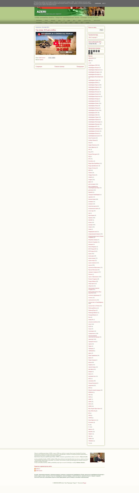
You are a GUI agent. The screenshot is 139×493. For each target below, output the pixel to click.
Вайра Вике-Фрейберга (94, 163)
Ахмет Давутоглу (92, 147)
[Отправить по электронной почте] (49, 57)
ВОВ (89, 170)
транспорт (90, 339)
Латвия (46, 20)
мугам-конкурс (91, 258)
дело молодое (91, 184)
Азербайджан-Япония (93, 133)
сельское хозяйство (93, 321)
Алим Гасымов (91, 138)
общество (90, 285)
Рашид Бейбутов (92, 315)
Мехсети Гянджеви (92, 242)
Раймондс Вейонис (93, 312)
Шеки (89, 373)
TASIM (90, 438)
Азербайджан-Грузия (93, 80)
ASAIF (89, 399)
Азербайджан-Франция (93, 124)
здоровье (90, 197)
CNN (89, 415)
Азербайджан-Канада (93, 98)
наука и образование (93, 276)
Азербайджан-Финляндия (94, 121)
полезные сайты (87, 20)
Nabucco (90, 429)
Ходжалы (90, 364)
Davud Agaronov (92, 420)
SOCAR (90, 431)
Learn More (98, 3)
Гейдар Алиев (91, 175)
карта (59, 20)
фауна (90, 357)
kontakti (87, 22)
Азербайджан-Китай (93, 101)
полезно (90, 297)
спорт (89, 324)
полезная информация (93, 295)
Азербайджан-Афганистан (94, 69)
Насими (90, 274)
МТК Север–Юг (92, 251)
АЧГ (89, 149)
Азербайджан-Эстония (93, 131)
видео (79, 20)
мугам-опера (91, 260)
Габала (90, 172)
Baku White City (92, 410)
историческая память (93, 208)
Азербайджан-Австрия (93, 67)
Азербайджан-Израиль (93, 87)
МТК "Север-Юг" (92, 249)
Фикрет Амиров (92, 360)
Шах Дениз (91, 369)
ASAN (89, 401)
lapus (82, 22)
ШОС (89, 378)
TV (64, 20)
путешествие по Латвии (94, 305)
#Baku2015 (91, 58)
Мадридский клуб (92, 231)
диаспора (90, 190)
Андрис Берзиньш (92, 145)
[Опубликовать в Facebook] (53, 57)
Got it (104, 3)
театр (89, 328)
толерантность (91, 333)
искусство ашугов (92, 206)
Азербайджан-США (93, 114)
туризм (90, 343)
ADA (89, 394)
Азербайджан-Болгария (94, 74)
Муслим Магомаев (92, 269)
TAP (89, 436)
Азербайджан (39, 20)
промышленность (92, 299)
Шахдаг (90, 371)
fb (88, 424)
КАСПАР (90, 220)
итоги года (90, 210)
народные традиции (93, 272)
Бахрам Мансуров (92, 154)
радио (69, 20)
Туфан (90, 346)
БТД (89, 156)
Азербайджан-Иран (93, 89)
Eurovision (90, 422)
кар (89, 213)
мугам (89, 253)
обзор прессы (91, 283)
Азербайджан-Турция (93, 117)
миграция (90, 244)
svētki (51, 22)
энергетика (91, 385)
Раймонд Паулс (92, 310)
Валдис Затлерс (92, 168)
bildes (71, 22)
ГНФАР (90, 177)
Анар (89, 142)
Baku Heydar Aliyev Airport (94, 408)
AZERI (89, 406)
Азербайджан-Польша (93, 108)
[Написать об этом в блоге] (50, 57)
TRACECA (90, 440)
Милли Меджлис (92, 246)
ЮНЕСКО (90, 392)
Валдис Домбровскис (93, 165)
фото (74, 20)
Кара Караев (91, 215)
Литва (89, 229)
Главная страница (59, 66)
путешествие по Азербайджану (95, 302)
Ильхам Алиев (91, 199)
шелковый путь (92, 376)
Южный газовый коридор (94, 390)
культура (90, 224)
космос (90, 222)
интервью (90, 201)
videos (76, 22)
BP (89, 413)
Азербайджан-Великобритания (95, 76)
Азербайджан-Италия (93, 94)
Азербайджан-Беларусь (94, 72)
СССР (89, 326)
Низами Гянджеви (92, 279)
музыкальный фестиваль (94, 267)
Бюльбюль (90, 161)
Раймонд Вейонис (92, 308)
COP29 (90, 417)
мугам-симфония (92, 262)
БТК (89, 158)
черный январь (92, 367)
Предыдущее (80, 66)
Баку (89, 151)
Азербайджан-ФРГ (92, 126)
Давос (89, 181)
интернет (90, 203)
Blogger (84, 482)
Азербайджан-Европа (93, 84)
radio (66, 22)
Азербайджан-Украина (93, 119)
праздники (53, 20)
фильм (90, 362)
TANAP (90, 434)
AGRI (89, 397)
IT (88, 427)
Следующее (39, 66)
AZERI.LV (38, 468)
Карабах (41, 59)
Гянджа (90, 179)
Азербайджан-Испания (93, 91)
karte (57, 22)
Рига (89, 317)
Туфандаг (90, 348)
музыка (90, 265)
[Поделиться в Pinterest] (54, 57)
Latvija (46, 22)
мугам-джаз (91, 255)
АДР (89, 60)
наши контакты (97, 20)
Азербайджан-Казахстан (94, 96)
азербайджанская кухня (94, 135)
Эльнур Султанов (92, 383)
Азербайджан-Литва (93, 105)
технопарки (91, 331)
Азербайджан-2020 (93, 65)
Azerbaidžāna (39, 22)
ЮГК (89, 387)
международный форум (94, 233)
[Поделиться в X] (51, 57)
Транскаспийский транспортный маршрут (94, 336)
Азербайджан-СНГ (92, 112)
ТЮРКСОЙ (91, 350)
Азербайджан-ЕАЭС (93, 82)
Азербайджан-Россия (93, 110)
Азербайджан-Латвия (93, 103)
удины (89, 353)
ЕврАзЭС (90, 192)
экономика (90, 380)
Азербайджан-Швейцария (94, 128)
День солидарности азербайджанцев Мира (93, 187)
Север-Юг (90, 319)
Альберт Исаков (92, 140)
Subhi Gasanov (39, 470)
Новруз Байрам (92, 281)
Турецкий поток (92, 341)
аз (88, 62)
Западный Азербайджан (94, 194)
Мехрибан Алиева (92, 239)
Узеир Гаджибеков (92, 355)
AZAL (89, 403)
